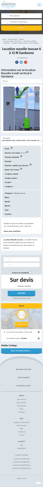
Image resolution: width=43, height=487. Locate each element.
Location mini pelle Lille (21, 459)
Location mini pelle (21, 455)
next (37, 129)
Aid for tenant (21, 425)
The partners (21, 406)
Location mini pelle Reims (21, 465)
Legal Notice (21, 448)
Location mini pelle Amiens (21, 468)
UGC (21, 445)
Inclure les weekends (20, 273)
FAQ (21, 429)
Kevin (21, 306)
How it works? (21, 403)
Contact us (21, 432)
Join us (21, 435)
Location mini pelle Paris (21, 462)
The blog (22, 412)
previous (37, 88)
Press (21, 409)
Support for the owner (21, 422)
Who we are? (21, 399)
